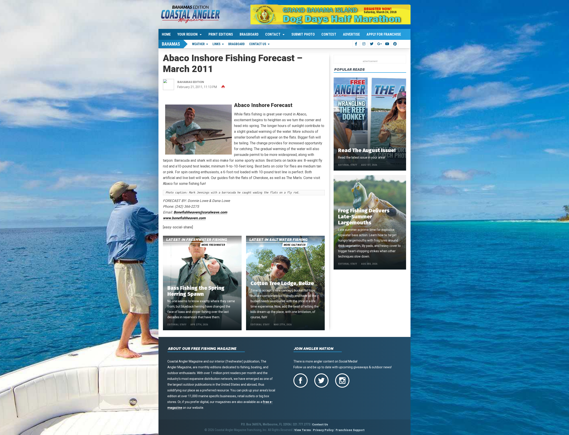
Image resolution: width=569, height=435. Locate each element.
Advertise (351, 34)
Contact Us (257, 44)
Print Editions (220, 34)
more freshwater (213, 244)
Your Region (187, 34)
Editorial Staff (176, 324)
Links (216, 44)
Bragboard (249, 34)
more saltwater (294, 244)
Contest (328, 34)
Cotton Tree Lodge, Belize (282, 283)
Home (166, 34)
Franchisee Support (350, 430)
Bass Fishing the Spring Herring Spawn (195, 291)
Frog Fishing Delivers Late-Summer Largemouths (363, 216)
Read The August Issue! (366, 150)
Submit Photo (303, 34)
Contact (272, 34)
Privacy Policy (323, 430)
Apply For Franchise (384, 34)
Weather (198, 44)
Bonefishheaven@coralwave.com (200, 212)
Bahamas (171, 44)
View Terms (302, 430)
